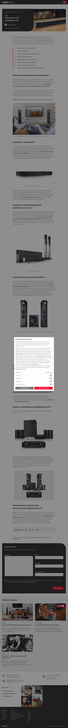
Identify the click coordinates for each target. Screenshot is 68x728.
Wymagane (18, 372)
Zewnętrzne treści (20, 384)
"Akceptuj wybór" (35, 364)
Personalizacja (19, 381)
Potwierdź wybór (24, 388)
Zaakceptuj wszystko (43, 388)
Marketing (18, 378)
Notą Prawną (23, 369)
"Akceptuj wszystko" (40, 356)
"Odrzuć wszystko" (19, 353)
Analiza (17, 375)
